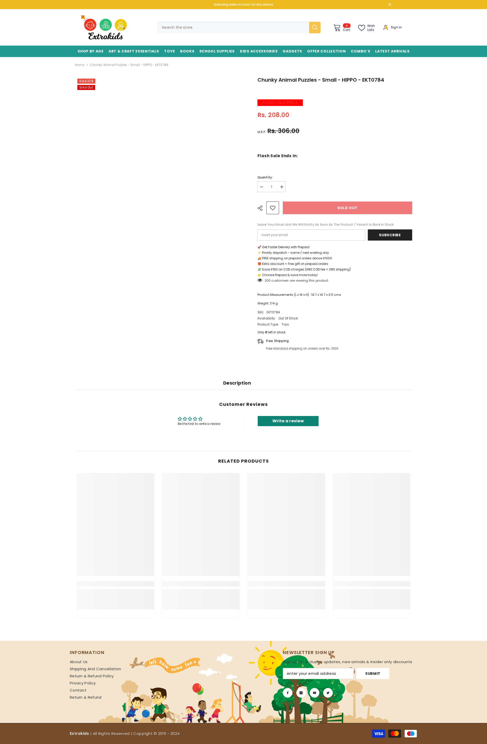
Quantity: (265, 177)
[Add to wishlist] (272, 208)
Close (390, 5)
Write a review (288, 421)
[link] (115, 584)
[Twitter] (328, 693)
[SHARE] (261, 208)
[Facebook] (287, 693)
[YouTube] (314, 693)
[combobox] (233, 27)
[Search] (239, 27)
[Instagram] (301, 693)
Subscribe (390, 235)
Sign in (396, 27)
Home (79, 65)
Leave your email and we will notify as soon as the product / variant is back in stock (325, 224)
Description (237, 383)
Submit (372, 673)
